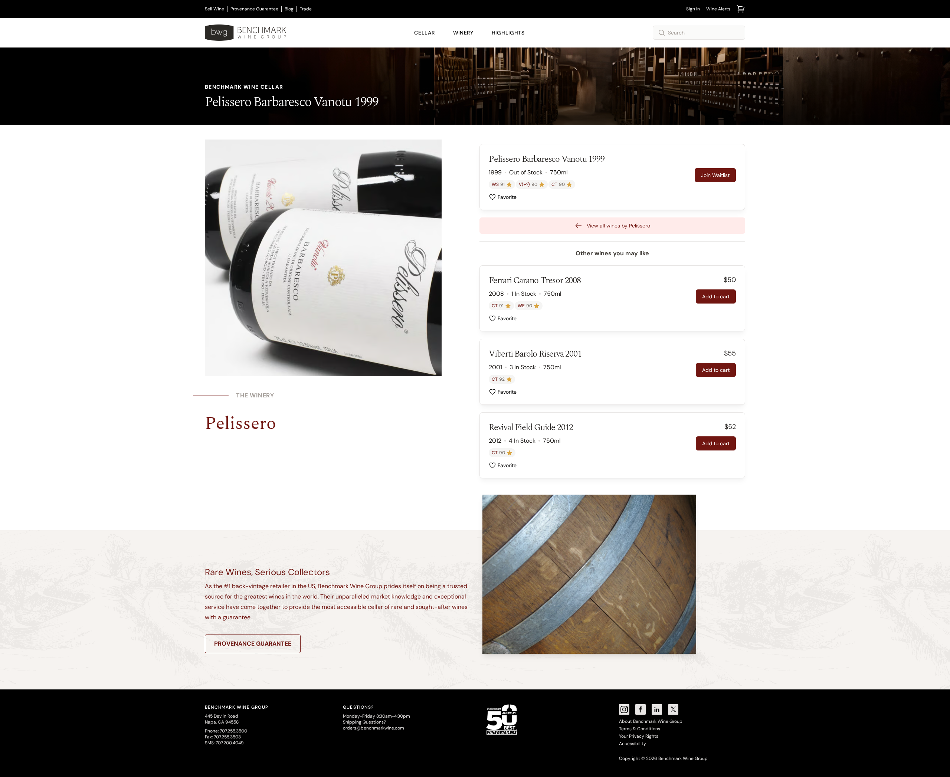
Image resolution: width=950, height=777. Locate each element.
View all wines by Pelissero (618, 225)
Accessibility (632, 744)
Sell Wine (214, 9)
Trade (306, 9)
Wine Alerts (718, 9)
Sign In (693, 9)
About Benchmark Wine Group (650, 721)
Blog (289, 9)
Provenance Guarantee (254, 9)
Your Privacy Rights (638, 736)
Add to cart (716, 296)
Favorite (507, 197)
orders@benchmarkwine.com (373, 728)
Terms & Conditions (639, 729)
